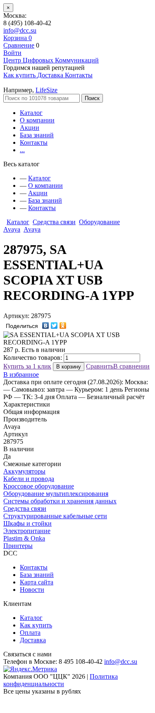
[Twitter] (54, 325)
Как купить (36, 625)
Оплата (30, 632)
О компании (37, 120)
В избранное (21, 374)
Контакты (34, 142)
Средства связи (54, 221)
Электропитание (26, 530)
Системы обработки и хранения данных (60, 501)
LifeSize (46, 89)
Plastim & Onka (24, 538)
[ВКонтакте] (45, 325)
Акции (29, 127)
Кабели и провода (28, 478)
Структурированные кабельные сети (55, 515)
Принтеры (18, 545)
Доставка (33, 640)
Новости (32, 589)
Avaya (32, 229)
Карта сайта (36, 582)
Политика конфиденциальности (60, 680)
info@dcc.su (19, 30)
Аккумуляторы (24, 471)
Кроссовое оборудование (38, 486)
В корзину (68, 367)
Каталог (31, 112)
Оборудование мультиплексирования (55, 493)
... (22, 149)
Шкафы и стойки (27, 523)
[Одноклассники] (63, 325)
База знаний (37, 135)
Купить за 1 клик (27, 366)
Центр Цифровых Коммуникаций (51, 60)
